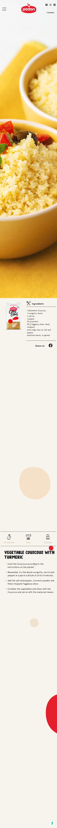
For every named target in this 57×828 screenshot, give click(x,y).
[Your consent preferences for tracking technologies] (52, 823)
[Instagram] (50, 5)
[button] (51, 345)
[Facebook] (47, 5)
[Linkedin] (54, 5)
